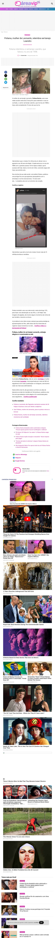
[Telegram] (5, 82)
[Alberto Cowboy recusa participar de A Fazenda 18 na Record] (9, 910)
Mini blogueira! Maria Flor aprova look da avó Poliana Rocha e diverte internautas (33, 446)
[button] (48, 4)
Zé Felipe (41, 379)
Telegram (18, 457)
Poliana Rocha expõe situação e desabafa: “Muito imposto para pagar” (32, 437)
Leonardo (23, 381)
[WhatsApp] (5, 79)
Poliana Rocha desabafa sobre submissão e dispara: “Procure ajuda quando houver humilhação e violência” (31, 428)
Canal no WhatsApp (21, 454)
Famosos (6, 32)
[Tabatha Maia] (18, 55)
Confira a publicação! (30, 396)
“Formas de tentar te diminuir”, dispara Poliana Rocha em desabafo (32, 442)
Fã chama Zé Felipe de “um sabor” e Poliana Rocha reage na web (32, 433)
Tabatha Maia (23, 55)
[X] (5, 75)
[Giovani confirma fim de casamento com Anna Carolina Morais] (9, 897)
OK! (41, 922)
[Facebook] (5, 72)
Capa (2, 32)
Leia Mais (36, 922)
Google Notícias (20, 461)
